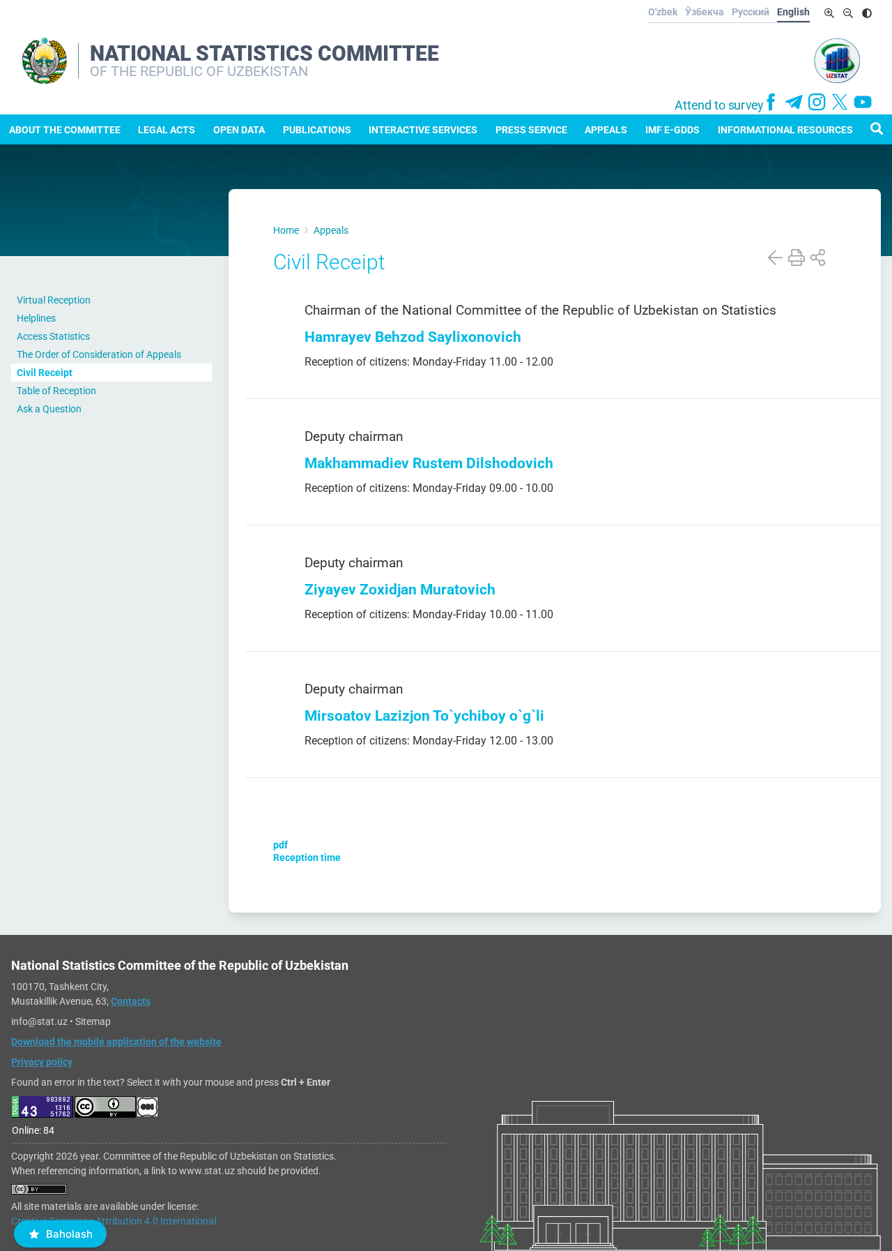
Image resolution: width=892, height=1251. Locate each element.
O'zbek (662, 11)
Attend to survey (719, 105)
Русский (750, 11)
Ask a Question (49, 408)
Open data (239, 129)
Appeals (606, 129)
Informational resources (785, 129)
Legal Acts (166, 129)
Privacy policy (41, 1062)
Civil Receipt (44, 372)
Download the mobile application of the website (116, 1041)
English (793, 11)
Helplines (36, 318)
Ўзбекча (704, 11)
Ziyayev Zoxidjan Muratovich (400, 589)
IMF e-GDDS (672, 129)
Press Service (531, 129)
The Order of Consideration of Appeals (99, 354)
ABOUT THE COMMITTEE (65, 129)
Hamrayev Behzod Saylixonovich (413, 336)
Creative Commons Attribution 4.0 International (113, 1221)
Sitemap (93, 1021)
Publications (317, 129)
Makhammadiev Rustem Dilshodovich (429, 463)
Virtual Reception (54, 300)
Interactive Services (423, 129)
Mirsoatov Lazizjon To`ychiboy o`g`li (426, 715)
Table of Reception (56, 390)
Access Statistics (53, 336)
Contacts (131, 1001)
